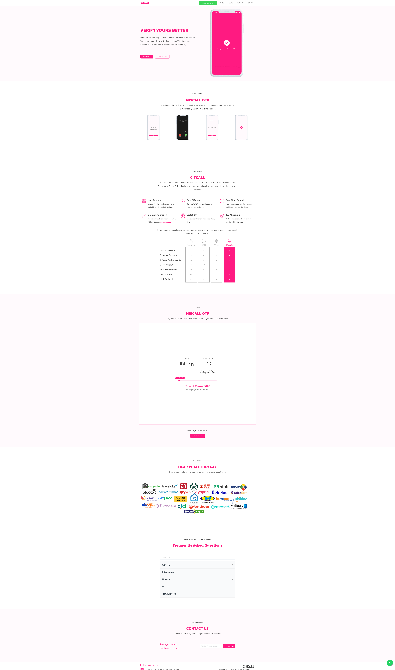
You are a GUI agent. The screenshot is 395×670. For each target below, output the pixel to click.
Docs (250, 3)
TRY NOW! (146, 56)
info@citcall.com (151, 665)
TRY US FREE (229, 646)
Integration (168, 572)
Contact (241, 3)
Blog (231, 3)
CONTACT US (162, 56)
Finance (166, 579)
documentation (166, 222)
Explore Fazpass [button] (208, 3)
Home (222, 3)
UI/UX (165, 586)
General (166, 565)
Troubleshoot (169, 594)
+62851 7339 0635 (170, 644)
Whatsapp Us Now (170, 648)
